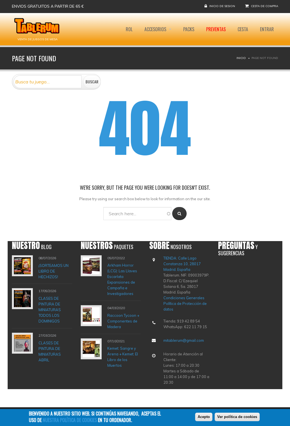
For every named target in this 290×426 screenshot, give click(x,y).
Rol (129, 29)
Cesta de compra (264, 6)
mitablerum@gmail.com (183, 340)
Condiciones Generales (183, 298)
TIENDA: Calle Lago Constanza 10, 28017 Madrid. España (182, 264)
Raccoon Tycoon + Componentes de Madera (123, 321)
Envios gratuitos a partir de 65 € (48, 6)
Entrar (267, 29)
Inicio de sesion (222, 6)
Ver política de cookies (237, 417)
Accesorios (155, 29)
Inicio (241, 58)
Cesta (243, 29)
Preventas (216, 29)
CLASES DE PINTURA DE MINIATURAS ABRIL (50, 351)
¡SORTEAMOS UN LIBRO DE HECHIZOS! (54, 271)
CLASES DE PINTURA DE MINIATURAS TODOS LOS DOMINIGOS (50, 309)
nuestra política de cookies (70, 420)
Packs (188, 29)
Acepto (204, 417)
